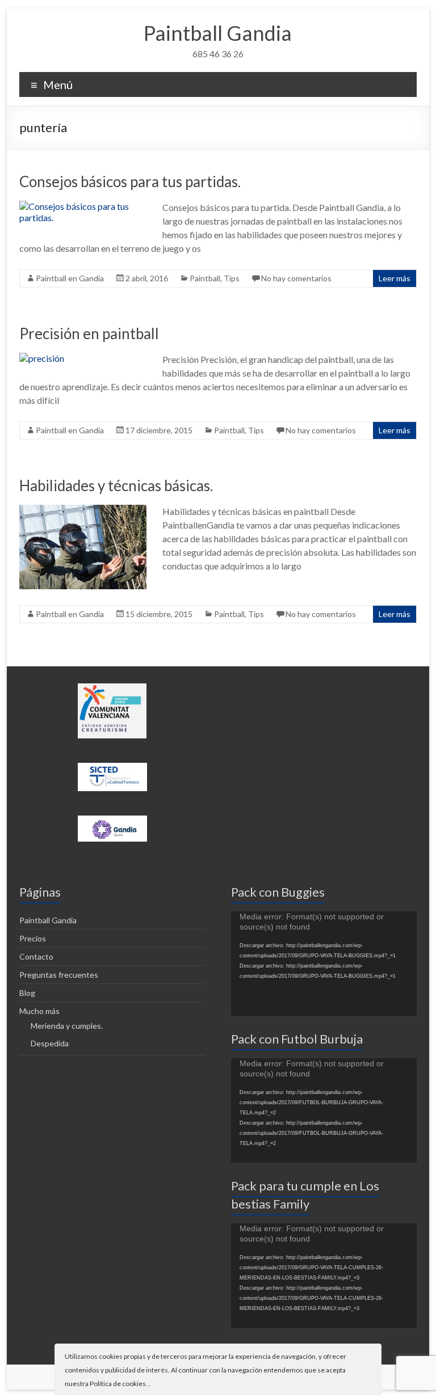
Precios (32, 938)
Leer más (394, 278)
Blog (27, 993)
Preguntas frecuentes (58, 974)
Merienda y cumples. (67, 1025)
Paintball (205, 278)
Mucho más (39, 1011)
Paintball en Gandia (70, 278)
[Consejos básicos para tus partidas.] (82, 206)
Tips (232, 278)
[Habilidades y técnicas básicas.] (82, 510)
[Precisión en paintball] (41, 358)
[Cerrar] (371, 1355)
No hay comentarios (296, 278)
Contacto (36, 956)
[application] (324, 963)
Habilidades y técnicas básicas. (116, 485)
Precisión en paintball (89, 333)
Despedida (50, 1043)
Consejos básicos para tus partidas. (130, 181)
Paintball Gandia (218, 32)
